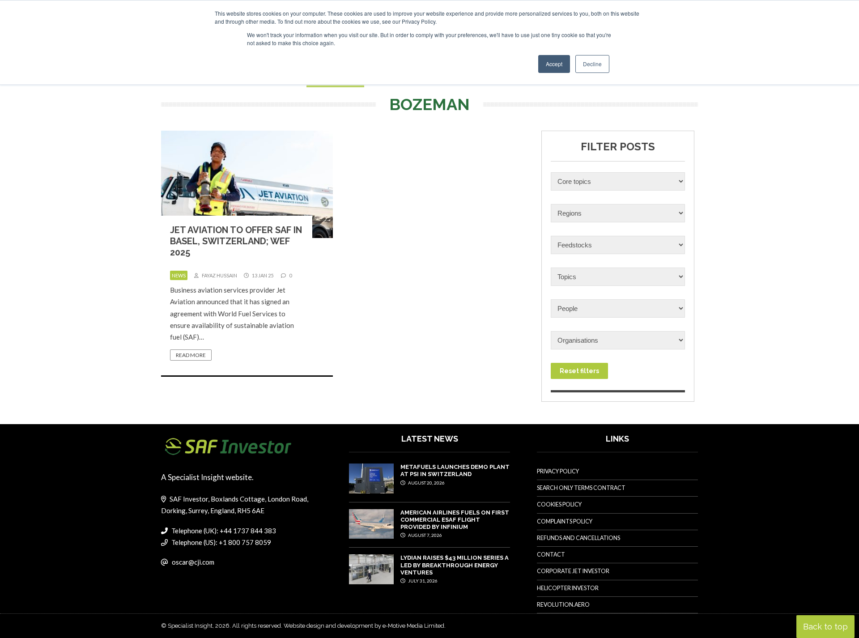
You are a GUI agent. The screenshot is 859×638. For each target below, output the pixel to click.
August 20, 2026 (426, 482)
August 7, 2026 (424, 535)
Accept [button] (554, 64)
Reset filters (579, 370)
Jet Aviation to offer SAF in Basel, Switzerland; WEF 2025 (236, 241)
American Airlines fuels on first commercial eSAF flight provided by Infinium (454, 520)
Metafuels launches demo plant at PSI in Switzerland (455, 470)
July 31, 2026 (422, 580)
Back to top (825, 626)
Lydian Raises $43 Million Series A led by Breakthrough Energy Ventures (454, 565)
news (179, 275)
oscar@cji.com (193, 562)
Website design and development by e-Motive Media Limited (364, 625)
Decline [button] (592, 64)
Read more (191, 355)
